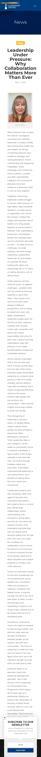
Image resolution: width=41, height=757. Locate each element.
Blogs (20, 43)
